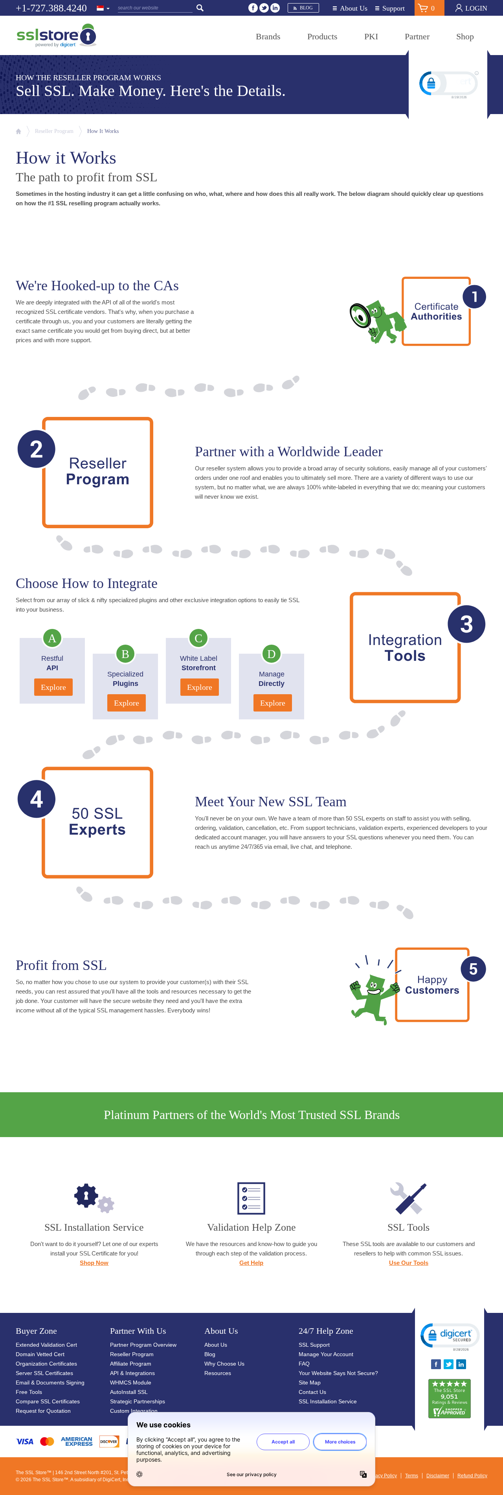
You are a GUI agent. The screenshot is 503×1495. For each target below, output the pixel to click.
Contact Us (312, 1392)
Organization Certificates (46, 1363)
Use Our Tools (408, 1262)
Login (476, 8)
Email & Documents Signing (50, 1382)
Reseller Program (54, 131)
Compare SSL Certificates (48, 1401)
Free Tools (29, 1392)
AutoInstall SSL (129, 1392)
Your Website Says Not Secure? (338, 1373)
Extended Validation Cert (46, 1345)
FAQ (304, 1363)
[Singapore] (103, 8)
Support (393, 8)
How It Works (103, 131)
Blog (306, 8)
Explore (53, 687)
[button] (449, 1336)
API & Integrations (132, 1373)
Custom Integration (134, 1411)
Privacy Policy (382, 1475)
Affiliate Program (130, 1363)
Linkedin (275, 8)
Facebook (253, 8)
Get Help (251, 1262)
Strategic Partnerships (137, 1401)
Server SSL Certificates (44, 1373)
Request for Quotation (43, 1411)
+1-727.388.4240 (51, 8)
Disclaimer (437, 1475)
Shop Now (94, 1262)
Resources (217, 1373)
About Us (353, 8)
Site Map (310, 1382)
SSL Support (314, 1345)
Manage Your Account (326, 1354)
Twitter (264, 8)
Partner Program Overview (143, 1345)
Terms (411, 1475)
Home (18, 131)
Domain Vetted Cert (40, 1354)
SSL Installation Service (328, 1401)
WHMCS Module (130, 1382)
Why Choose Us (224, 1363)
